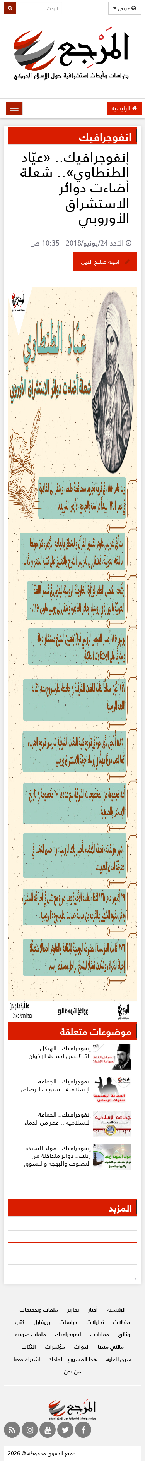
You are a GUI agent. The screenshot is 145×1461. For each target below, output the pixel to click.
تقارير (73, 1309)
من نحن (72, 1371)
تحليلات (95, 1322)
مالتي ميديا (111, 1346)
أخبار (93, 1309)
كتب (19, 1322)
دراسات (68, 1322)
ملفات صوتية (30, 1334)
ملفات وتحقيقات (39, 1309)
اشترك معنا (27, 1359)
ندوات (81, 1346)
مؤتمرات (55, 1346)
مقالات (121, 1322)
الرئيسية (122, 108)
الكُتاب (29, 1346)
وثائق (124, 1334)
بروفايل (42, 1322)
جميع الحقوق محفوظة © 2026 (42, 1453)
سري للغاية (118, 1359)
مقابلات (99, 1334)
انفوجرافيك (68, 1334)
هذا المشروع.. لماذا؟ (73, 1359)
